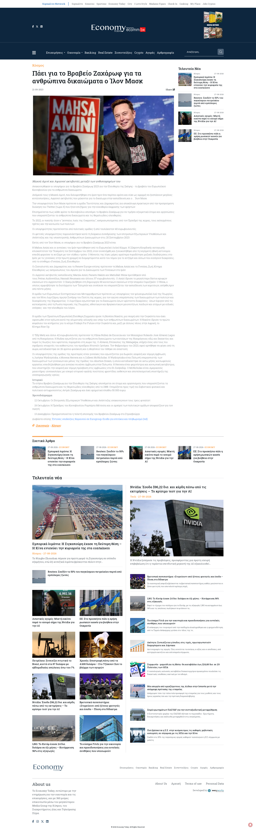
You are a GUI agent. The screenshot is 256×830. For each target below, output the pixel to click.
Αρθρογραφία (165, 52)
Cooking (183, 3)
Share (169, 89)
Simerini (89, 3)
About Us (161, 783)
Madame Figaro (157, 3)
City (130, 3)
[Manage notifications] (250, 825)
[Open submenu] (64, 52)
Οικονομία (73, 52)
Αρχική (176, 783)
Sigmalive (77, 3)
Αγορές (150, 52)
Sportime (101, 3)
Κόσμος (38, 65)
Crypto (138, 52)
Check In (172, 3)
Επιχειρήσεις (54, 52)
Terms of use (193, 783)
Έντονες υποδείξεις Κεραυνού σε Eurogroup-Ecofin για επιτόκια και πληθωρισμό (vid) (100, 419)
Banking (90, 52)
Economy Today (117, 3)
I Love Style (140, 3)
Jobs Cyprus (209, 3)
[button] (34, 52)
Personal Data (215, 783)
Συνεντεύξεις (123, 52)
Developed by (200, 790)
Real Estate (105, 52)
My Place (195, 3)
